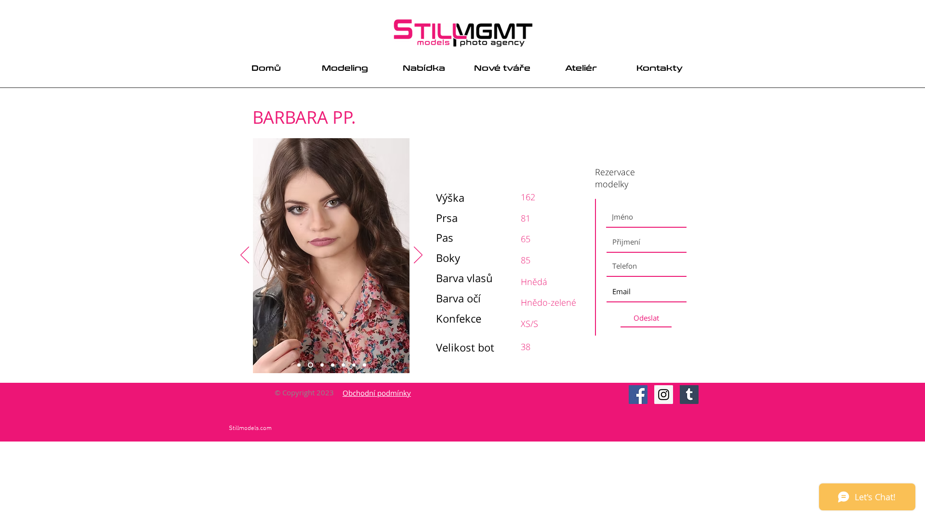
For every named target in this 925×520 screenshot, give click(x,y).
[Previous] (244, 256)
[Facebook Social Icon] (638, 394)
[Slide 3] (322, 365)
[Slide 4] (332, 365)
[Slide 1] (299, 365)
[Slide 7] (364, 365)
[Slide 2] (310, 365)
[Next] (418, 256)
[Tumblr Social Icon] (689, 394)
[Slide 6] (354, 365)
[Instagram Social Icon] (663, 394)
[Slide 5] (343, 365)
